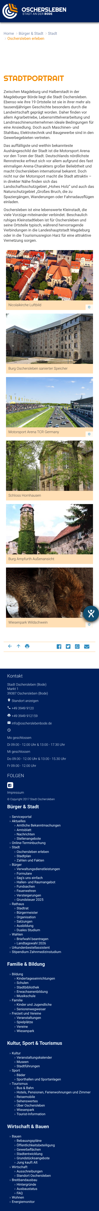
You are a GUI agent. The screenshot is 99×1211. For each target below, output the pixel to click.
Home (9, 33)
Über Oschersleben (31, 1106)
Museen (23, 1062)
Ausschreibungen (30, 1171)
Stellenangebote (29, 839)
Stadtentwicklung (30, 1154)
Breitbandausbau (24, 1180)
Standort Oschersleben (34, 1176)
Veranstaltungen (29, 1018)
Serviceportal (21, 817)
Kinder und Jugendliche (34, 1005)
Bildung (17, 974)
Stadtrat (23, 908)
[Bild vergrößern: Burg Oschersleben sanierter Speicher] (49, 358)
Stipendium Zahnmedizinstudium (36, 952)
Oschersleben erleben (25, 38)
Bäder (21, 1075)
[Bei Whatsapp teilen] (78, 646)
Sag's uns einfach (30, 878)
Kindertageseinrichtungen (36, 979)
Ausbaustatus (27, 1189)
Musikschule (26, 996)
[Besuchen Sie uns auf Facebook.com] (10, 785)
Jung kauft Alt (27, 1163)
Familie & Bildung (26, 964)
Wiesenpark (25, 1031)
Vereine (22, 1027)
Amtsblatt (24, 830)
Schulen (23, 983)
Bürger (17, 865)
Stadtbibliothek (28, 987)
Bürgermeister (27, 913)
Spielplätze (25, 1022)
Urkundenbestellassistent (31, 948)
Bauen (16, 1136)
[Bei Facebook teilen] (59, 646)
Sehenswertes (27, 1101)
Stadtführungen (28, 1066)
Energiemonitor (23, 1202)
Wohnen (18, 1198)
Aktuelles (18, 821)
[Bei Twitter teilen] (69, 646)
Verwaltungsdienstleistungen (38, 869)
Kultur (16, 1053)
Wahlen (17, 934)
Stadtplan (24, 856)
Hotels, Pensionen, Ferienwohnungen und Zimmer (54, 1092)
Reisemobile (26, 1097)
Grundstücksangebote (33, 1158)
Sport (16, 1071)
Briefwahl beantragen (32, 939)
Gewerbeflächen (29, 1150)
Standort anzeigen (25, 701)
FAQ (20, 1193)
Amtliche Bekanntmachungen (39, 825)
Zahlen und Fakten (30, 860)
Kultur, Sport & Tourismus (34, 1043)
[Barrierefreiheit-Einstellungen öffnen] (91, 613)
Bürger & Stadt (31, 33)
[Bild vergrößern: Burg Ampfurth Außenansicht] (49, 548)
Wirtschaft (19, 1167)
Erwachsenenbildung (32, 992)
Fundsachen (26, 887)
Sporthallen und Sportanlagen (39, 1079)
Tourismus (20, 1084)
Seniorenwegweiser (31, 1009)
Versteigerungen (29, 895)
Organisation (26, 917)
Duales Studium (28, 930)
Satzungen (24, 922)
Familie (17, 1000)
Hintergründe (26, 1185)
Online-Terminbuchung (28, 843)
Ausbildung (25, 926)
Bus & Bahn (25, 1088)
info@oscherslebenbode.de (32, 723)
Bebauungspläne (29, 1141)
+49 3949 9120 (23, 708)
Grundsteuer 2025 (30, 900)
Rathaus (18, 904)
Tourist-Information (31, 1114)
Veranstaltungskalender (34, 1058)
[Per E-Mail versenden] (87, 646)
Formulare (24, 874)
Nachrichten (26, 834)
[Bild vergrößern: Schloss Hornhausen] (49, 484)
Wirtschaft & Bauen (28, 1126)
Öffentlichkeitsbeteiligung (36, 1145)
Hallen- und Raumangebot (36, 882)
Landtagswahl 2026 (31, 943)
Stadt (52, 33)
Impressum (15, 793)
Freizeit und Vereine (26, 1014)
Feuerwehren (26, 891)
